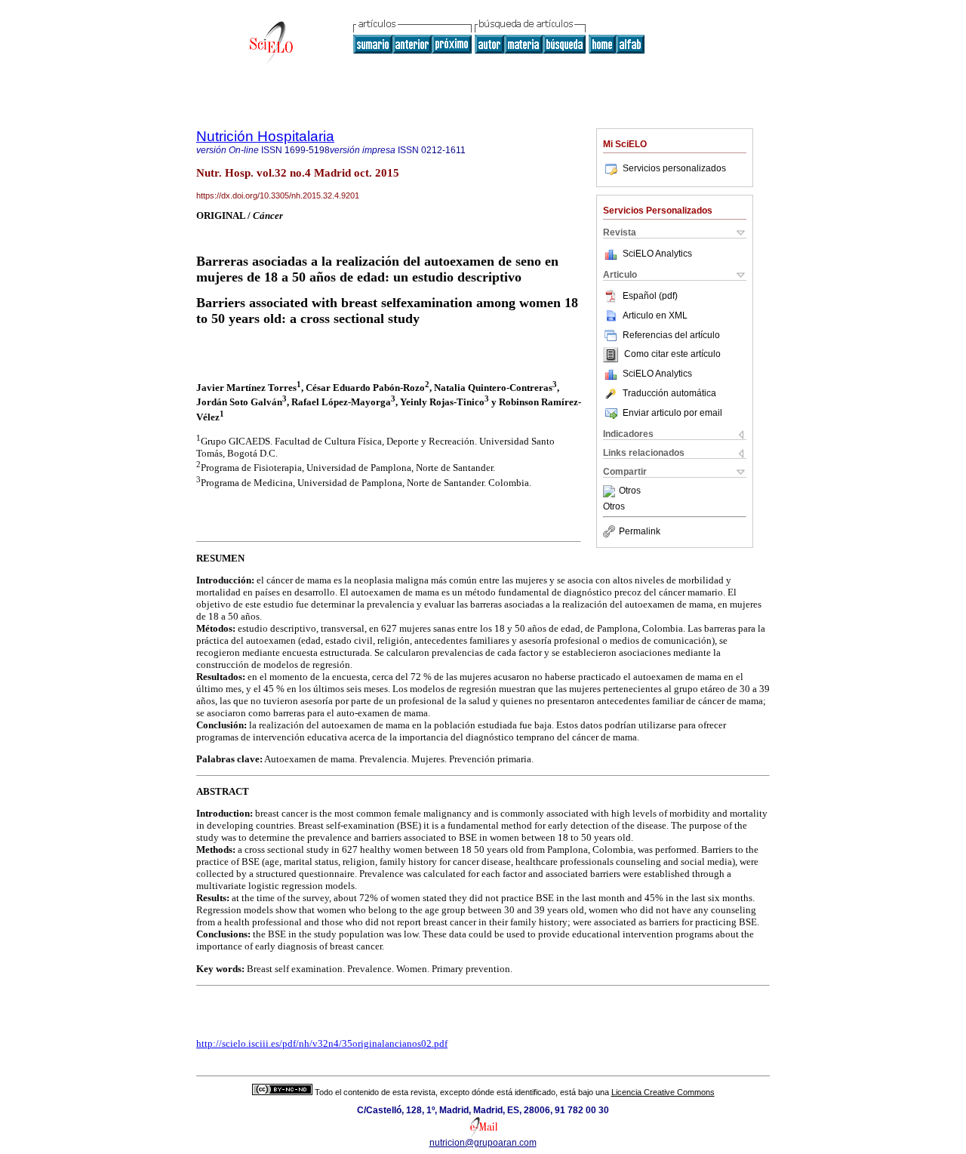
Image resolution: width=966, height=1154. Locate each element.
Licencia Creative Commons (663, 1092)
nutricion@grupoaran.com (483, 1142)
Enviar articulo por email (672, 413)
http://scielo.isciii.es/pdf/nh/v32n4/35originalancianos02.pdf (322, 1043)
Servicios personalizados (674, 168)
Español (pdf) (650, 296)
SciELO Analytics (657, 253)
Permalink (639, 531)
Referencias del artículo (671, 335)
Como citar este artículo (672, 354)
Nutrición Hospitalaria (265, 136)
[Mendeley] (611, 491)
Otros (630, 491)
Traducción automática (669, 393)
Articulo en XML (655, 315)
